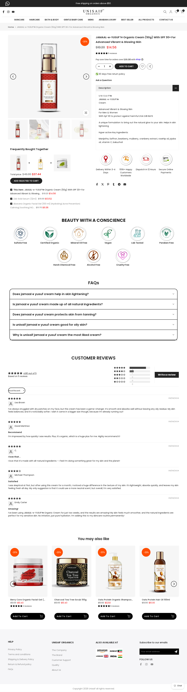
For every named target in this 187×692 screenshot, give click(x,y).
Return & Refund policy (19, 664)
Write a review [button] (167, 374)
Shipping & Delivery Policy (21, 659)
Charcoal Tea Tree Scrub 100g (70, 599)
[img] (14, 398)
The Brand (57, 655)
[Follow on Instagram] (8, 12)
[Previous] (13, 76)
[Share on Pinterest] (108, 184)
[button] (102, 53)
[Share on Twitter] (102, 184)
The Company (59, 650)
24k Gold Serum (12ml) (25, 198)
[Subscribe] (176, 651)
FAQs (10, 669)
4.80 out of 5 (30, 373)
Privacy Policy (15, 649)
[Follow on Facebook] (3, 12)
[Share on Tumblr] (113, 184)
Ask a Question (104, 80)
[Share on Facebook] (97, 184)
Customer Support (61, 660)
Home (11, 27)
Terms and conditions (19, 654)
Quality (55, 665)
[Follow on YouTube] (13, 12)
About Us (56, 670)
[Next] (86, 76)
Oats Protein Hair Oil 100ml (156, 599)
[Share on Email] (124, 184)
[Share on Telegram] (119, 184)
